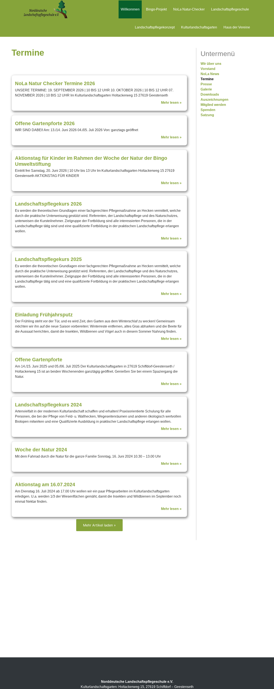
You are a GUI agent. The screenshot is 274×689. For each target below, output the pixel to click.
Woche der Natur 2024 (41, 449)
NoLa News (210, 74)
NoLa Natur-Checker (189, 9)
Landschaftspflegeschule (230, 9)
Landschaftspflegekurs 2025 (48, 259)
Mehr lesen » (171, 102)
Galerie (206, 89)
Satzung (207, 115)
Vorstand (208, 69)
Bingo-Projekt (156, 9)
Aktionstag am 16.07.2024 (45, 484)
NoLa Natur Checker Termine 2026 (55, 83)
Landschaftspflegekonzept (155, 27)
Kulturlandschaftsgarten (199, 27)
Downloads (210, 94)
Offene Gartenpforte (38, 359)
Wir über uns (211, 63)
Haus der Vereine (236, 27)
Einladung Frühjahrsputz (44, 314)
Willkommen (130, 9)
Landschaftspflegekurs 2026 (48, 204)
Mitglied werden (213, 105)
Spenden (208, 110)
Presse (206, 84)
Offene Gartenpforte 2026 (45, 123)
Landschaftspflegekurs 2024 (48, 404)
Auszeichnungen (214, 99)
